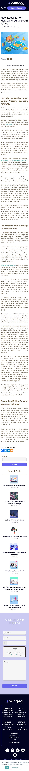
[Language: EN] (2, 8)
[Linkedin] (8, 450)
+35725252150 (8, 716)
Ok (7, 767)
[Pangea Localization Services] (16, 2)
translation (4, 160)
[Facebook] (2, 450)
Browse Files (15, 655)
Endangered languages (8, 265)
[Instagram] (12, 752)
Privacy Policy (19, 760)
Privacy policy (15, 767)
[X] (22, 752)
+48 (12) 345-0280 (14, 743)
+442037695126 (8, 730)
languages (9, 124)
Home (5, 760)
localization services (19, 160)
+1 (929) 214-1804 (21, 730)
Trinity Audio (16, 65)
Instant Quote (16, 8)
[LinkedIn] (6, 752)
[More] (11, 450)
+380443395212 (21, 716)
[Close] (27, 765)
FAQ (11, 760)
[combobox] (5, 643)
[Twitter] (5, 450)
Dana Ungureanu (16, 27)
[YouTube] (14, 756)
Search (4, 456)
